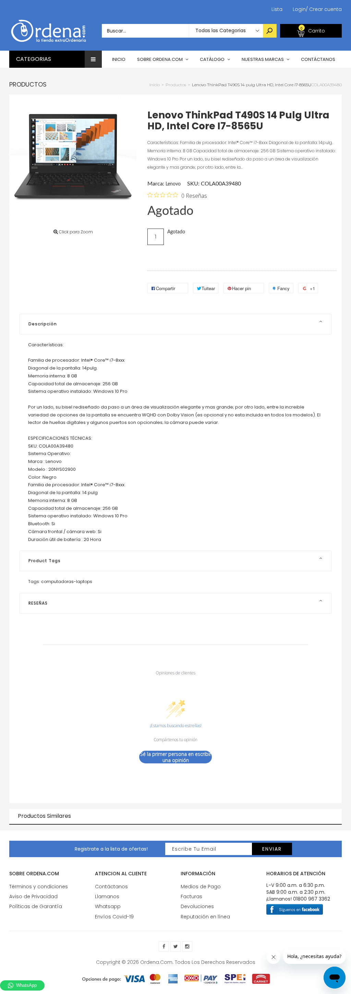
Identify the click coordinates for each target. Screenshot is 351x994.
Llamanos (107, 896)
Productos (28, 84)
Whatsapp (108, 906)
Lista (276, 9)
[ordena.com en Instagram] (187, 946)
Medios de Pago (201, 886)
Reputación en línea (205, 916)
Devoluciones (197, 906)
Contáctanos (111, 886)
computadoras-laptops (66, 581)
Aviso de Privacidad (33, 896)
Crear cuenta (324, 9)
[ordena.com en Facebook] (164, 946)
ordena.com (156, 962)
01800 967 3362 (311, 898)
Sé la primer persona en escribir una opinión (175, 757)
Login (299, 9)
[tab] (175, 324)
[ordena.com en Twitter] (175, 946)
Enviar (272, 848)
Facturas (191, 896)
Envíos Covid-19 (114, 916)
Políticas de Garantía (35, 906)
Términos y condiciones (38, 886)
